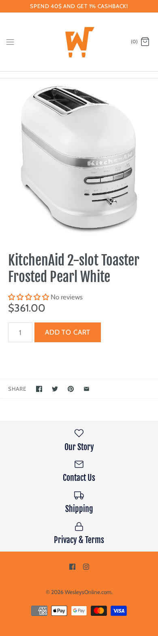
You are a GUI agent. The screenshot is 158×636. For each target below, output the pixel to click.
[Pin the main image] (71, 389)
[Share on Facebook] (39, 389)
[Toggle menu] (10, 42)
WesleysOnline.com (88, 592)
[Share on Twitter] (55, 389)
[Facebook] (72, 567)
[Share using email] (86, 389)
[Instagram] (86, 567)
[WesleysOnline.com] (79, 42)
